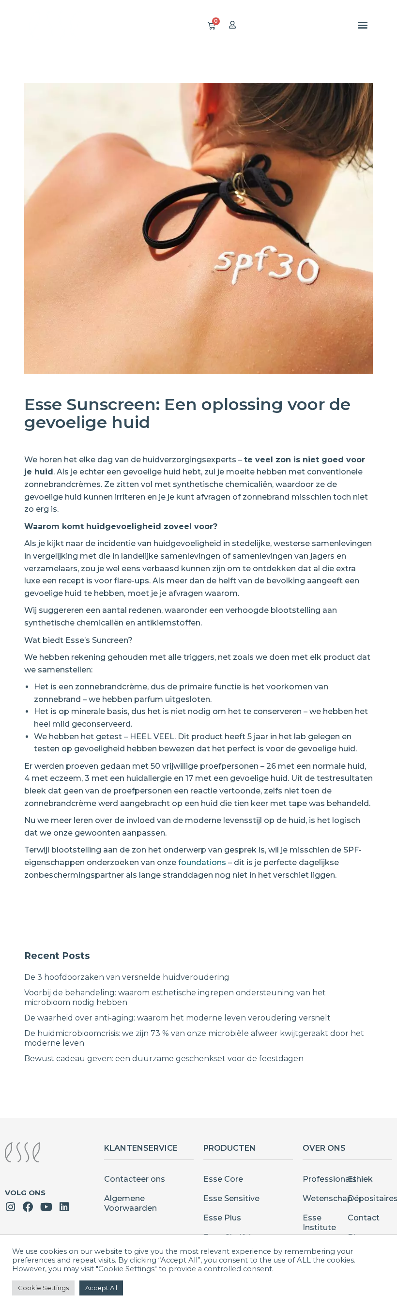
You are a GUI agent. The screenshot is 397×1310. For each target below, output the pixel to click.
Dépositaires (370, 1198)
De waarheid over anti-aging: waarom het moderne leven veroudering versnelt (177, 1017)
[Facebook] (28, 1207)
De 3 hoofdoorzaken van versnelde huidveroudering (126, 977)
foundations (202, 862)
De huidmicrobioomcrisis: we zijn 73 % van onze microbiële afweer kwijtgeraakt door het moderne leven (194, 1038)
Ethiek (360, 1179)
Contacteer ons (134, 1179)
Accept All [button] (101, 1288)
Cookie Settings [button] (43, 1288)
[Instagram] (10, 1207)
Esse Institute (319, 1222)
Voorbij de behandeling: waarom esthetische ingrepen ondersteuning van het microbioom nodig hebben (175, 997)
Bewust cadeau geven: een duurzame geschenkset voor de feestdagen (164, 1058)
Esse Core (223, 1179)
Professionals (325, 1179)
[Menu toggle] (362, 24)
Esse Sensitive (231, 1198)
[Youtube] (46, 1207)
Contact (364, 1217)
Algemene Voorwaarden (130, 1203)
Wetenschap (325, 1198)
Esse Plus (222, 1217)
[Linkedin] (64, 1207)
